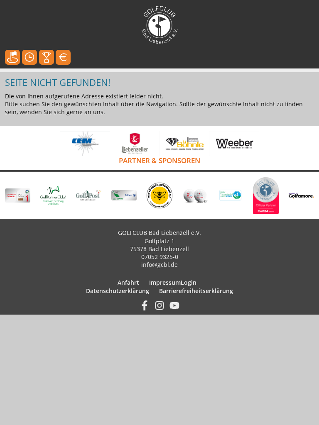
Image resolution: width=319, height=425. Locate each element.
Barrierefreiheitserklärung (196, 291)
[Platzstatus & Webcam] (12, 57)
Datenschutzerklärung (117, 291)
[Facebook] (145, 305)
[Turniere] (46, 57)
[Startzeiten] (29, 57)
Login (188, 282)
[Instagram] (159, 305)
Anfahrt (128, 282)
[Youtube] (174, 305)
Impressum (165, 282)
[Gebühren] (63, 57)
